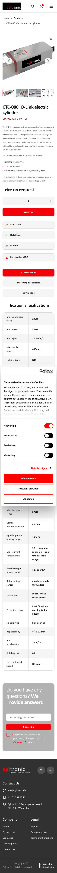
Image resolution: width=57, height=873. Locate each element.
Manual (14, 245)
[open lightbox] (50, 38)
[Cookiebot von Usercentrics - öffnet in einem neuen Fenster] (40, 371)
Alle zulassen (28, 478)
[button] (42, 6)
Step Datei (16, 224)
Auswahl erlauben (28, 488)
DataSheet (16, 235)
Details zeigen (39, 468)
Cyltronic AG (19, 742)
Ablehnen (28, 499)
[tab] (28, 272)
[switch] (48, 435)
